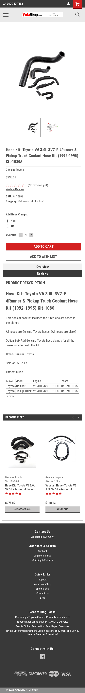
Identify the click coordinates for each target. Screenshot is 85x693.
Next (79, 75)
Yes (13, 220)
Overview (42, 267)
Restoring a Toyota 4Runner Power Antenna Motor (42, 617)
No (12, 226)
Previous (6, 75)
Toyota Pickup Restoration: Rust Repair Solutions (42, 626)
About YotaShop (42, 584)
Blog (42, 597)
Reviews (42, 273)
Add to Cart (62, 509)
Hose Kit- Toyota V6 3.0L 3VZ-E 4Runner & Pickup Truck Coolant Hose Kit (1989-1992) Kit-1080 (20, 488)
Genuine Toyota (14, 477)
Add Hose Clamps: (17, 214)
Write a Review (15, 189)
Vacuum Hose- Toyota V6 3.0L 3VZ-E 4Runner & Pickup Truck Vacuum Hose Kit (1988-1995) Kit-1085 (62, 488)
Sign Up (47, 555)
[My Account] (68, 3)
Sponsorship (42, 588)
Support (43, 579)
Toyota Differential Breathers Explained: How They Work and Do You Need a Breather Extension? (42, 632)
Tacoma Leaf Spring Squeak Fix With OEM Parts (42, 621)
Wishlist (42, 551)
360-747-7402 (15, 3)
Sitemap (33, 689)
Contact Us (42, 593)
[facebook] (42, 656)
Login (37, 555)
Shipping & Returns (42, 560)
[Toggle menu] (5, 15)
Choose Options (22, 509)
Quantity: (11, 234)
